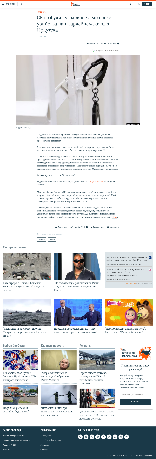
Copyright (44, 450)
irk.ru (114, 217)
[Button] (92, 43)
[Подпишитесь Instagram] (109, 437)
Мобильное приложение (13, 436)
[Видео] (131, 4)
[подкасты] (138, 4)
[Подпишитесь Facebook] (86, 437)
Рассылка (44, 445)
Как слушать (45, 436)
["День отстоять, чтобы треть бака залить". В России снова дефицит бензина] (97, 398)
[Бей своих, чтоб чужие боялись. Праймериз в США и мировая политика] (20, 360)
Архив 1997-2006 (10, 445)
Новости (41, 12)
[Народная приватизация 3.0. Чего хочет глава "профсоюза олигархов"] (78, 312)
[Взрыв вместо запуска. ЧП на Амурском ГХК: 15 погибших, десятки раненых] (97, 360)
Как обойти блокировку (50, 440)
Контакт (6, 450)
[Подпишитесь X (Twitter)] (92, 437)
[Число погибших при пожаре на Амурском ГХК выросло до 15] (59, 395)
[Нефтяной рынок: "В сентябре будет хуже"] (20, 395)
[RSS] (115, 437)
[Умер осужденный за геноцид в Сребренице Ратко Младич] (59, 360)
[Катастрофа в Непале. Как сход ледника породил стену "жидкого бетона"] (27, 266)
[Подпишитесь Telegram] (103, 437)
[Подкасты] (120, 437)
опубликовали (97, 182)
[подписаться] (126, 437)
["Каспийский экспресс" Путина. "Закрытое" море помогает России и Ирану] (27, 312)
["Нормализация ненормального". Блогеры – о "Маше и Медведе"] (129, 312)
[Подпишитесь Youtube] (97, 437)
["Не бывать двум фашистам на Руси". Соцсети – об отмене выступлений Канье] (78, 266)
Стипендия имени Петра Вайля (16, 440)
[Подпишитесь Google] (80, 437)
